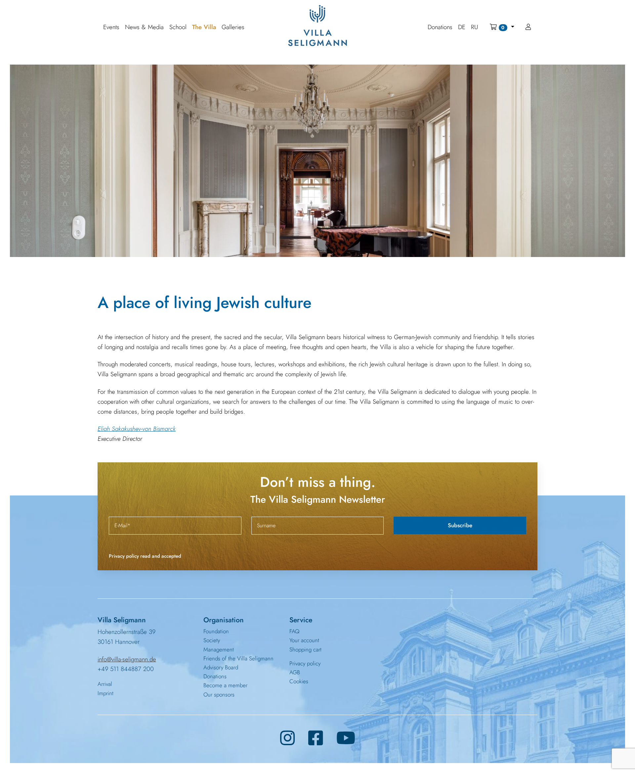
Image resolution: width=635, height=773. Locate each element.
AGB (294, 672)
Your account (304, 640)
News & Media (144, 27)
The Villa (204, 27)
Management (218, 649)
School (178, 27)
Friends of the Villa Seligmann (238, 658)
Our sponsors (218, 694)
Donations (215, 676)
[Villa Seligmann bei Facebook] (315, 738)
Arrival (105, 684)
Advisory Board (220, 667)
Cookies (298, 681)
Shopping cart (305, 649)
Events (111, 27)
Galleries (233, 27)
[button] (502, 27)
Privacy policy (304, 663)
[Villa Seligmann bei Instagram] (287, 738)
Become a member (225, 685)
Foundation (216, 631)
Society (211, 640)
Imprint (105, 693)
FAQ (294, 631)
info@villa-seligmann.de (127, 659)
